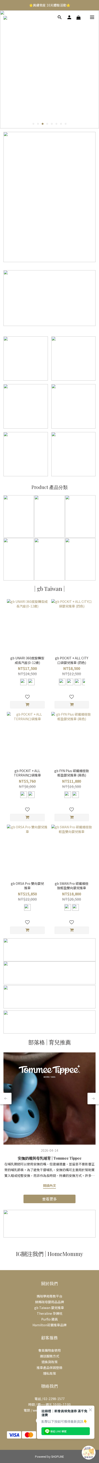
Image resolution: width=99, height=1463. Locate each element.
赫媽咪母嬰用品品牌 (49, 1302)
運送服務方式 (49, 1356)
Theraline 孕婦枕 (49, 1313)
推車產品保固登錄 (49, 1367)
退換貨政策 (49, 1361)
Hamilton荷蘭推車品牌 (49, 1325)
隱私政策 (49, 1373)
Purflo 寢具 (49, 1319)
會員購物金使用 (49, 1350)
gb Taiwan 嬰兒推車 (49, 1307)
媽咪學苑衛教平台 (49, 1296)
